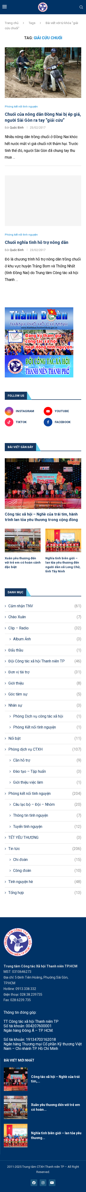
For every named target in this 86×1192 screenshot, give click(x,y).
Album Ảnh (47, 639)
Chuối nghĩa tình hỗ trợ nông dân (36, 242)
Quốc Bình (17, 127)
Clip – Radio (44, 628)
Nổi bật (44, 738)
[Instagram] (43, 1182)
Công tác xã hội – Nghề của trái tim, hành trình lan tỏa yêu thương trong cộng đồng (41, 517)
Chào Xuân (44, 617)
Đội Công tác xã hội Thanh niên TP (44, 661)
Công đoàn (47, 870)
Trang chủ (11, 23)
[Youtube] (52, 1182)
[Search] (81, 7)
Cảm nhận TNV (44, 606)
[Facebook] (34, 1182)
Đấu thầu (44, 650)
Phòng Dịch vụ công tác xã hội (47, 716)
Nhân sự (44, 705)
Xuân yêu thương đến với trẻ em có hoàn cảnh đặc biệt (23, 562)
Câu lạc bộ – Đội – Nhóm (47, 804)
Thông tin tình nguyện (47, 815)
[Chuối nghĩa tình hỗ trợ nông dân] (43, 200)
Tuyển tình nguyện (47, 826)
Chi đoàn (47, 859)
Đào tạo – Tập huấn (47, 771)
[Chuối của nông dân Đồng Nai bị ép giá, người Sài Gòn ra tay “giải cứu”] (43, 72)
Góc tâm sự (44, 694)
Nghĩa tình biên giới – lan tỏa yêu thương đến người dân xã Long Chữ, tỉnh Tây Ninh (63, 564)
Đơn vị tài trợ (44, 672)
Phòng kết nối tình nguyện (44, 793)
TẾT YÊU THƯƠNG (44, 837)
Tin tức (44, 848)
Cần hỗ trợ (47, 760)
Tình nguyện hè (44, 881)
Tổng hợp (44, 892)
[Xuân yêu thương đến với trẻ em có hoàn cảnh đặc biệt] (23, 540)
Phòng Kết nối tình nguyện (47, 727)
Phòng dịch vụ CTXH (44, 749)
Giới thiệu (44, 683)
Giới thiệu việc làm (47, 782)
